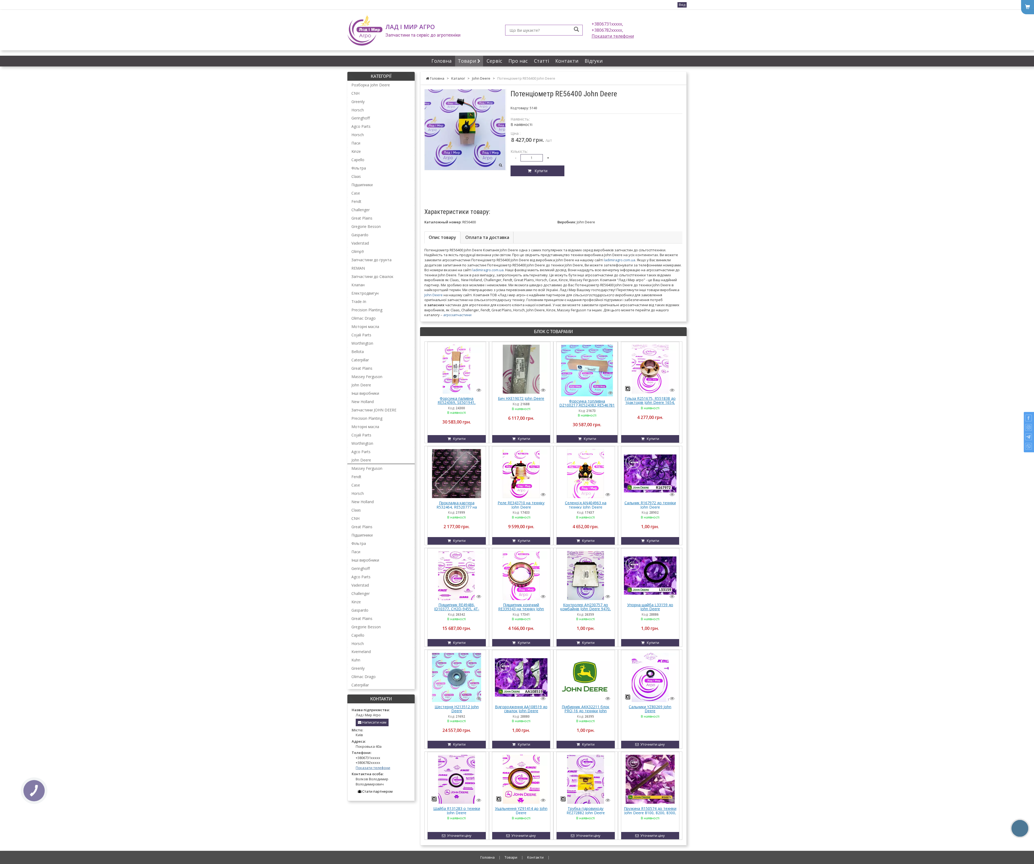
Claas (356, 176)
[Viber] (1028, 446)
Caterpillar (360, 359)
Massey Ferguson (366, 376)
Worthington (362, 343)
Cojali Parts (361, 334)
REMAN (358, 268)
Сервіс (494, 61)
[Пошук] (576, 29)
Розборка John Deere (370, 84)
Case (355, 193)
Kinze (356, 151)
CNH (355, 93)
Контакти (566, 61)
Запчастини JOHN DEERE (373, 409)
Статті (541, 61)
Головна (441, 61)
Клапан (358, 284)
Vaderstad (360, 243)
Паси (355, 143)
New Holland (362, 401)
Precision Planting (366, 309)
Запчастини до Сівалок (372, 276)
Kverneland (361, 651)
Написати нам (373, 722)
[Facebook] (1028, 418)
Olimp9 (357, 251)
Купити (539, 170)
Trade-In (358, 301)
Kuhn (355, 659)
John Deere (433, 294)
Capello (357, 159)
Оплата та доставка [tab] (487, 237)
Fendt (356, 201)
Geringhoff (360, 118)
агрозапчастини (457, 314)
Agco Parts (361, 126)
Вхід (682, 4)
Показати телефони (613, 36)
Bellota (357, 351)
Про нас (518, 61)
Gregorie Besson (366, 226)
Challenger (360, 209)
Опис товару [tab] (442, 237)
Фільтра (358, 168)
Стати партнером (377, 791)
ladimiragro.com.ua (619, 260)
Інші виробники (365, 393)
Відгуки (594, 61)
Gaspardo (359, 234)
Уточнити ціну (652, 744)
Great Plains (361, 218)
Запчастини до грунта (371, 259)
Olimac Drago (363, 318)
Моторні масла (365, 326)
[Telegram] (1028, 436)
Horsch (357, 109)
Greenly (358, 101)
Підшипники (362, 184)
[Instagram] (1028, 427)
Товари (467, 61)
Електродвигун (365, 293)
